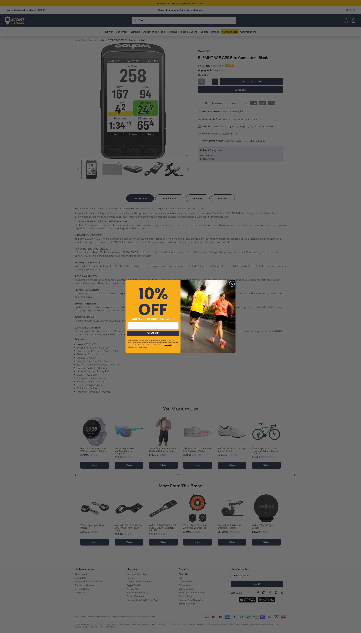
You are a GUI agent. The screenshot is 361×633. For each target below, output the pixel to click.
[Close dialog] (231, 283)
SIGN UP (153, 333)
